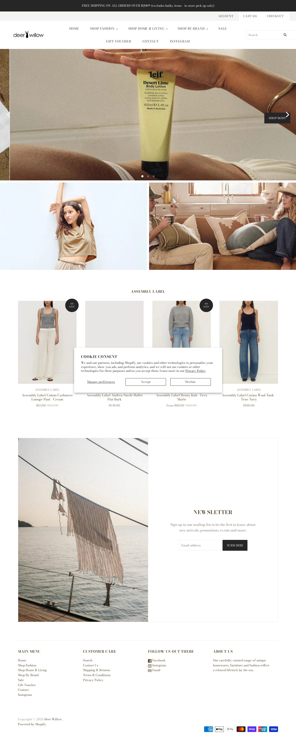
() (250, 16)
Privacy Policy (195, 370)
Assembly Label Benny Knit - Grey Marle (181, 397)
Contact (151, 41)
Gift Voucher (118, 41)
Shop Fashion (102, 28)
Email (155, 670)
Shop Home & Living (146, 28)
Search (87, 660)
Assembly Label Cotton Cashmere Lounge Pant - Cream (47, 397)
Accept (146, 381)
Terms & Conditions (97, 675)
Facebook (158, 660)
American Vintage (73, 226)
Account (226, 16)
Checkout (275, 16)
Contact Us (90, 665)
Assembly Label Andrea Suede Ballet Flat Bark (114, 397)
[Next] (287, 115)
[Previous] (9, 115)
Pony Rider (222, 226)
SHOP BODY (267, 118)
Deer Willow (53, 719)
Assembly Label (47, 390)
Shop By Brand (191, 28)
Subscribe (235, 545)
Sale (222, 28)
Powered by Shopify (32, 724)
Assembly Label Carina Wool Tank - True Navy (249, 397)
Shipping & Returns (96, 670)
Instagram (180, 41)
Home (74, 28)
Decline (190, 381)
